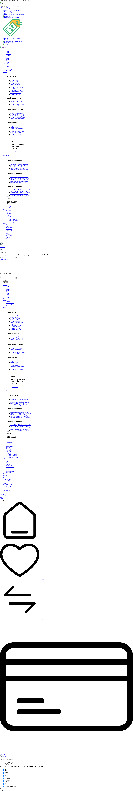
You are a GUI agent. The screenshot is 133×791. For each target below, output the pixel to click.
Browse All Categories (7, 8)
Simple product (14, 126)
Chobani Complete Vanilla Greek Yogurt (20, 182)
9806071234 (4, 494)
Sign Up (2, 497)
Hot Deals (4, 47)
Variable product (14, 130)
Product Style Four (15, 84)
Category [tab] (6, 282)
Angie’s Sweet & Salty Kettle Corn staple (20, 178)
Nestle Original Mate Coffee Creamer (19, 167)
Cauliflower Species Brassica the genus (20, 165)
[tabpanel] (66, 380)
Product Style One (14, 80)
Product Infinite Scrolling (16, 87)
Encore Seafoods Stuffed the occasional (20, 192)
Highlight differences (10, 764)
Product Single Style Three (17, 104)
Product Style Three (15, 83)
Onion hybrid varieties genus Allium (19, 168)
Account (4, 756)
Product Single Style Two (16, 103)
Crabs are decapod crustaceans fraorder (19, 191)
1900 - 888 (2, 247)
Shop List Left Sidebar (15, 93)
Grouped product (14, 127)
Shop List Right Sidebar (16, 94)
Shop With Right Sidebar (16, 91)
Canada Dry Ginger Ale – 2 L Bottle (19, 164)
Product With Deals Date (16, 113)
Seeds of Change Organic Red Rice (19, 169)
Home (41, 539)
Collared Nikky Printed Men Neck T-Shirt (20, 189)
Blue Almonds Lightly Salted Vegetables (20, 179)
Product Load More (15, 86)
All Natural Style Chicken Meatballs (19, 177)
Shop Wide (13, 88)
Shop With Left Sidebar (16, 90)
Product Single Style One (16, 101)
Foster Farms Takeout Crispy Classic (19, 194)
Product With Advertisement (17, 118)
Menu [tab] (5, 280)
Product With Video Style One (17, 116)
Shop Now (15, 151)
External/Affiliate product (16, 128)
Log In (1, 498)
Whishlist (41, 579)
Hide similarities (9, 762)
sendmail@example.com (7, 495)
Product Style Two (15, 82)
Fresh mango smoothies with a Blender (19, 195)
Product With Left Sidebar (16, 134)
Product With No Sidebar (16, 133)
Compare (41, 619)
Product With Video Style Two (17, 117)
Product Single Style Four (16, 105)
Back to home (4, 259)
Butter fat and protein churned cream (19, 181)
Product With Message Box (17, 114)
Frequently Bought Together (17, 131)
